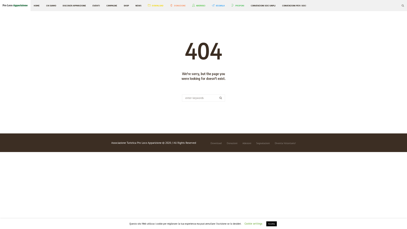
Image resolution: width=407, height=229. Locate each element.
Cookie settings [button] (253, 223)
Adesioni (246, 143)
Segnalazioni (263, 143)
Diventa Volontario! (285, 143)
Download (216, 143)
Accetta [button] (271, 223)
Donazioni (232, 143)
